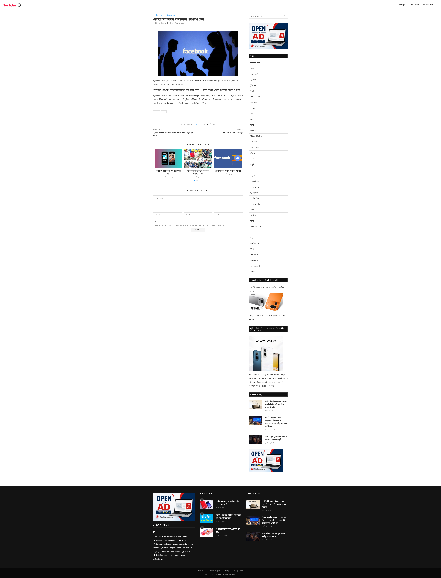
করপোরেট (253, 102)
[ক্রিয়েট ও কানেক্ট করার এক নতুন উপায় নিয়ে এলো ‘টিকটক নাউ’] (168, 158)
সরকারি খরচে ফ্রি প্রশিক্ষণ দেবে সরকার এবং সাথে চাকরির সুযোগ (228, 516)
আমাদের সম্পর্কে (428, 5)
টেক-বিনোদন (254, 147)
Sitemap (226, 571)
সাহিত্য (252, 272)
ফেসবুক (163, 112)
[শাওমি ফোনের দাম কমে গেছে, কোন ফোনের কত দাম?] (206, 504)
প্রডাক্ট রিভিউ (254, 181)
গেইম (252, 119)
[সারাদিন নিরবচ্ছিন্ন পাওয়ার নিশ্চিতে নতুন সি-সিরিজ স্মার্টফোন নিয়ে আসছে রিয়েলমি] (255, 404)
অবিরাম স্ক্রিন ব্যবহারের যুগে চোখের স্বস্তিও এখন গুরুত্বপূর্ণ (276, 438)
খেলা (251, 114)
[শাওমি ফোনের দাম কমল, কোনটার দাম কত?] (206, 532)
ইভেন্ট (252, 91)
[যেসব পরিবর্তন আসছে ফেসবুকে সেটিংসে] (228, 158)
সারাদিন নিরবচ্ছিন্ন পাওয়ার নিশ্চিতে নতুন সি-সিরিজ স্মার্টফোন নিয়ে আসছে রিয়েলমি (276, 404)
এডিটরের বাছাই (255, 97)
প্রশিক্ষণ (156, 112)
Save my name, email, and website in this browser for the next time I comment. (190, 225)
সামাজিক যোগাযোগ (170, 15)
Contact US (202, 571)
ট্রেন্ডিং (252, 164)
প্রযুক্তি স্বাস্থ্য (255, 204)
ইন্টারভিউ (253, 85)
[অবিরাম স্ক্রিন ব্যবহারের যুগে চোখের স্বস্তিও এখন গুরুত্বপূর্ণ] (255, 439)
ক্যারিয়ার (253, 108)
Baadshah (164, 23)
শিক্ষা (252, 249)
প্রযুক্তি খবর (254, 187)
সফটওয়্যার (254, 260)
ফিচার (252, 209)
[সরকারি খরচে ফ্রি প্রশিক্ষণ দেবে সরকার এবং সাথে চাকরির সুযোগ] (206, 518)
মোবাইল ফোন (415, 5)
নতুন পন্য (253, 176)
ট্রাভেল (252, 159)
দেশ (251, 170)
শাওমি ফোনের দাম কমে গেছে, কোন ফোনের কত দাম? (227, 502)
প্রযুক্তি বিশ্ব (254, 198)
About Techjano (215, 571)
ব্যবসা (252, 232)
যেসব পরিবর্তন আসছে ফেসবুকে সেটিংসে (228, 171)
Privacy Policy (238, 571)
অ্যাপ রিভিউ (254, 74)
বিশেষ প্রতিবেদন (255, 226)
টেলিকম (252, 153)
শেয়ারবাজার (254, 255)
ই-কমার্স (253, 80)
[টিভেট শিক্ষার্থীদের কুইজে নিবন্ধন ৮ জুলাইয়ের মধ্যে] (198, 158)
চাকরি (252, 125)
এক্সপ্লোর (402, 5)
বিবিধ (252, 221)
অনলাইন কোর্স (157, 15)
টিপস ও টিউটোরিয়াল (256, 136)
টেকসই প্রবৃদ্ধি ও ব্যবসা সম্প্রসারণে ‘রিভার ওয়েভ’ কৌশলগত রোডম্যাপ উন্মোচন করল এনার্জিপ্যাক (276, 421)
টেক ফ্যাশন (254, 142)
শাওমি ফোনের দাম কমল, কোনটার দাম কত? (228, 530)
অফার (252, 68)
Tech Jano (219, 574)
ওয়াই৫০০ (272, 386)
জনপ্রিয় (253, 130)
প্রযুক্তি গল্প (254, 192)
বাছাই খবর (253, 215)
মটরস (252, 238)
